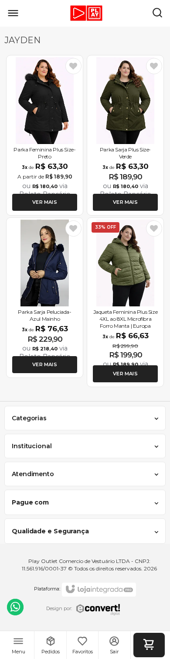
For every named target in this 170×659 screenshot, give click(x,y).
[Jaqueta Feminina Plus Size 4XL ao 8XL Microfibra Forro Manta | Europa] (125, 302)
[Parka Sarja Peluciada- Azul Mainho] (45, 298)
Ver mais (44, 202)
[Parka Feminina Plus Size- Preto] (45, 135)
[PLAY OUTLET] (82, 13)
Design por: (59, 608)
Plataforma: (47, 589)
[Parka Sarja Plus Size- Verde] (125, 135)
